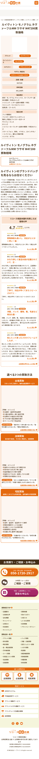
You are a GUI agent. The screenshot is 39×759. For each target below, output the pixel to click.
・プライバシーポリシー (27, 627)
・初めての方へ (25, 615)
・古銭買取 (5, 663)
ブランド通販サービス (12, 701)
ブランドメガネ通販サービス (14, 706)
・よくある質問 (25, 621)
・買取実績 (23, 612)
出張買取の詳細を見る (27, 430)
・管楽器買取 (24, 656)
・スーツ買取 (6, 654)
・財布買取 (5, 641)
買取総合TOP (6, 608)
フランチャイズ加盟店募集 (14, 711)
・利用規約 (5, 627)
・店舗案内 (5, 612)
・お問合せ (5, 624)
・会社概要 (5, 618)
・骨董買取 (23, 660)
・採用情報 (23, 624)
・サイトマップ (6, 630)
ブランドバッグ (25, 67)
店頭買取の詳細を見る (27, 485)
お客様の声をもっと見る (27, 364)
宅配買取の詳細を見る (27, 541)
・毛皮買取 (5, 660)
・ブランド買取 (6, 638)
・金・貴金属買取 (7, 647)
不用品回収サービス (11, 696)
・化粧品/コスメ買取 (8, 656)
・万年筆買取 (6, 650)
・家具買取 (23, 663)
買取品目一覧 (6, 634)
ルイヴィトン (25, 56)
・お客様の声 (6, 615)
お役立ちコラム (10, 691)
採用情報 (8, 716)
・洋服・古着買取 (25, 641)
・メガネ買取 (24, 647)
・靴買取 (23, 650)
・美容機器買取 (25, 654)
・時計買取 (5, 644)
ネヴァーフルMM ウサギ (19, 75)
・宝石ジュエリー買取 (27, 644)
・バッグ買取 (24, 638)
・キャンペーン (6, 621)
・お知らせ (23, 618)
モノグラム (18, 61)
